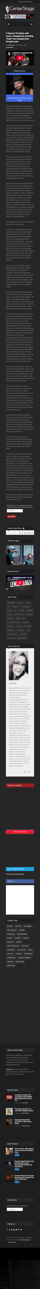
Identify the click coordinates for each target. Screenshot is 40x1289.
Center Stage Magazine (24, 1240)
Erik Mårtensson (11, 957)
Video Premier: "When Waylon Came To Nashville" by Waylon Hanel (24, 1150)
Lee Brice (9, 614)
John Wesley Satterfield (13, 622)
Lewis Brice (30, 610)
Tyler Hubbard (27, 926)
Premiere (18, 942)
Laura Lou (11, 45)
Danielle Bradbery (22, 934)
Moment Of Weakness (25, 957)
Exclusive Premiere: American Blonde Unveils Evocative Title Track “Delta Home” (24, 1177)
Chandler (9, 938)
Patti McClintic (25, 1113)
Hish (28, 630)
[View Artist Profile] (23, 528)
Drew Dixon (19, 626)
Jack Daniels (23, 634)
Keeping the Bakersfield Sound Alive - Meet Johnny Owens (23, 1121)
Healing (9, 610)
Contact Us (9, 1069)
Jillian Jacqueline (12, 930)
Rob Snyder (28, 626)
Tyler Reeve (26, 622)
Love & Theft (29, 614)
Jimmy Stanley (20, 630)
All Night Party (11, 934)
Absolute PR (10, 942)
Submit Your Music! (20, 832)
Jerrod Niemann (19, 614)
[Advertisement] (20, 850)
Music (17, 1155)
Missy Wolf (25, 1102)
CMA (8, 606)
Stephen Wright (20, 961)
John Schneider (21, 950)
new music (10, 953)
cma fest (28, 602)
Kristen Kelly (10, 630)
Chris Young (25, 946)
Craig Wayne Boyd (12, 634)
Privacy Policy (12, 1242)
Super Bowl (10, 961)
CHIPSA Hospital (21, 638)
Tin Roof (21, 610)
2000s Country (11, 965)
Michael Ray (10, 618)
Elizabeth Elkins (28, 953)
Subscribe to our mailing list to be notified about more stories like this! (20, 506)
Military (30, 950)
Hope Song (20, 602)
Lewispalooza (10, 602)
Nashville (14, 606)
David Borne (10, 626)
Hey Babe (21, 930)
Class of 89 (18, 926)
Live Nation (18, 938)
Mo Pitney (9, 926)
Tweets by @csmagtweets (15, 874)
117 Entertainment (25, 606)
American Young (20, 618)
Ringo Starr (19, 953)
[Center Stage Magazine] (20, 9)
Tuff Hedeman (11, 950)
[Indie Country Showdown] (19, 17)
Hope (15, 610)
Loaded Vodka (11, 638)
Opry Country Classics (13, 946)
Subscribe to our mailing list (17, 1206)
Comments (9, 47)
